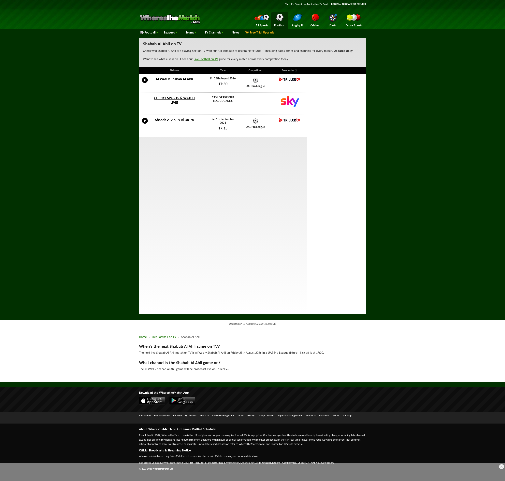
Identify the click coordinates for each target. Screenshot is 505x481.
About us (204, 415)
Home (143, 337)
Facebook (324, 415)
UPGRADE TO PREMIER (354, 4)
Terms (241, 415)
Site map (347, 415)
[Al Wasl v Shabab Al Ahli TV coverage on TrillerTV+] (289, 79)
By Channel (190, 415)
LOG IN (335, 4)
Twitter (335, 415)
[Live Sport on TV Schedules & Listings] (169, 23)
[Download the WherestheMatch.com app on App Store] (154, 403)
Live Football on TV (312, 4)
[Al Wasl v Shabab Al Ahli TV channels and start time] (144, 83)
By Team (177, 415)
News (235, 32)
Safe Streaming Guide (223, 415)
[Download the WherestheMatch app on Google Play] (184, 403)
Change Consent (266, 415)
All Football (145, 415)
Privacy (250, 415)
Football (150, 32)
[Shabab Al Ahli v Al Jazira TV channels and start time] (144, 124)
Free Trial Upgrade (262, 32)
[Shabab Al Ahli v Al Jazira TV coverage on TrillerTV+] (289, 120)
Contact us (310, 415)
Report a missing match (290, 415)
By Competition (162, 415)
